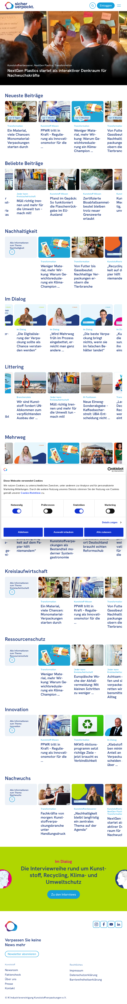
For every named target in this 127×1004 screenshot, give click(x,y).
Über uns (10, 979)
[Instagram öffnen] (96, 924)
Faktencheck (13, 974)
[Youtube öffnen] (111, 924)
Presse (9, 983)
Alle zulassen (103, 532)
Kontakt (10, 988)
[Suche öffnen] (93, 5)
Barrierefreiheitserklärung (86, 979)
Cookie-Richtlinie (31, 493)
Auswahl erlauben (63, 532)
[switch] (48, 511)
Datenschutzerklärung (83, 975)
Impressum (76, 970)
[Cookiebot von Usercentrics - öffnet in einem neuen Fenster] (109, 469)
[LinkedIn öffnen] (118, 924)
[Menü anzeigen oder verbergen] (119, 5)
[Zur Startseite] (19, 5)
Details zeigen (109, 522)
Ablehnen (23, 532)
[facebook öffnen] (103, 924)
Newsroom (11, 970)
